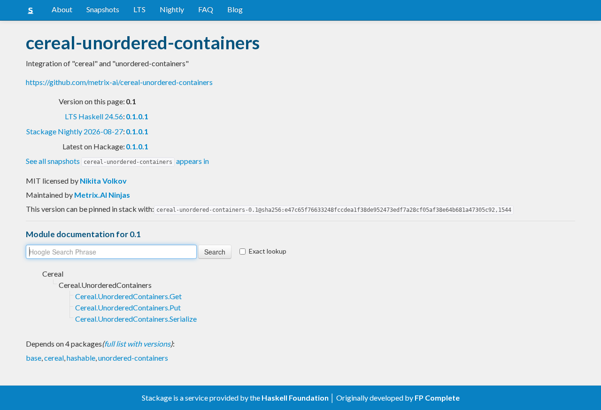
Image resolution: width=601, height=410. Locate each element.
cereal (54, 357)
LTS (139, 9)
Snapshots (102, 9)
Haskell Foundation (295, 397)
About (62, 9)
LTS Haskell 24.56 (94, 116)
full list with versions (137, 343)
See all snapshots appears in (117, 160)
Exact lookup (267, 251)
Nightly (172, 9)
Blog (235, 9)
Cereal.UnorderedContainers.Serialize (136, 318)
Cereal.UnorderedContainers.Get (128, 296)
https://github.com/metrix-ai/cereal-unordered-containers (119, 81)
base (33, 357)
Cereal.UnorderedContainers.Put (128, 307)
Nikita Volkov (103, 180)
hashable (81, 357)
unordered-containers (133, 357)
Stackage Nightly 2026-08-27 (74, 131)
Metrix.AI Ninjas (102, 194)
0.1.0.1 (137, 116)
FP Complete (437, 397)
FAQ (205, 9)
